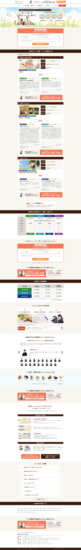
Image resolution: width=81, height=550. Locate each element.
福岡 (23, 543)
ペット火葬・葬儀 (26, 5)
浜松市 (29, 539)
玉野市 (25, 508)
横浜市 (29, 538)
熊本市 (40, 543)
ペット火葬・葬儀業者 (25, 532)
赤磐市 (51, 508)
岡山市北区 (19, 512)
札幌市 (26, 536)
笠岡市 (28, 508)
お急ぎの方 (62, 5)
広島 (28, 542)
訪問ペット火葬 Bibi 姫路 (25, 57)
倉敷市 (19, 508)
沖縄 (51, 543)
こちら (42, 26)
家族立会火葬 (24, 296)
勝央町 (38, 510)
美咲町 (52, 510)
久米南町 (48, 510)
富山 (51, 539)
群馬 (54, 538)
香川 (41, 542)
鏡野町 (34, 510)
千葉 (38, 538)
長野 (43, 539)
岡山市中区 (24, 512)
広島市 (31, 542)
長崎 (35, 543)
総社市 (34, 508)
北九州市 (26, 543)
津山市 (22, 508)
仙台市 (34, 536)
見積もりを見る (40, 44)
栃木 (56, 538)
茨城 (59, 538)
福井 (56, 539)
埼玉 (47, 538)
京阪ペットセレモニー (25, 103)
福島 (40, 536)
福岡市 (29, 543)
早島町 (22, 510)
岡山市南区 (33, 512)
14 (54, 61)
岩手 (29, 536)
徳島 (39, 542)
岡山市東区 (29, 512)
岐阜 (40, 539)
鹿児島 (48, 543)
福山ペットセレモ (24, 158)
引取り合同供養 (24, 289)
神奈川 (26, 538)
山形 (37, 536)
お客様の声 (47, 5)
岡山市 (60, 510)
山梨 (58, 539)
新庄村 (31, 510)
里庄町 (25, 510)
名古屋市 (34, 539)
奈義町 (41, 510)
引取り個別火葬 (24, 293)
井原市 (31, 508)
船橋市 (41, 538)
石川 (53, 539)
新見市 (41, 508)
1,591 (55, 106)
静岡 (23, 539)
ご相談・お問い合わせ (61, 1)
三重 (38, 539)
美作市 (58, 508)
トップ (19, 5)
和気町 (19, 510)
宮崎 (45, 543)
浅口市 (61, 508)
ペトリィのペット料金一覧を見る (57, 299)
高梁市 (38, 508)
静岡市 (26, 539)
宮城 (32, 536)
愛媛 (44, 542)
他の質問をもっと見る (40, 499)
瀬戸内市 (47, 508)
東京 (23, 538)
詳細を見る (40, 74)
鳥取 (34, 542)
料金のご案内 (60, 383)
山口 (36, 542)
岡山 (23, 542)
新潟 (45, 539)
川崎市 (32, 538)
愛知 (31, 539)
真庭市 (54, 508)
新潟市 (48, 539)
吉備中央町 (56, 510)
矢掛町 (28, 510)
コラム (55, 5)
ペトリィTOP (19, 532)
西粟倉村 (44, 510)
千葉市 (44, 538)
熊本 (37, 543)
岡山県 (31, 532)
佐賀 (32, 543)
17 (54, 161)
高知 (46, 542)
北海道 (24, 536)
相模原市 (35, 538)
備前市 (44, 508)
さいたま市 (50, 538)
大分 (43, 543)
